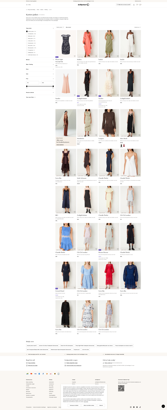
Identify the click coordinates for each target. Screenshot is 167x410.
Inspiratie (74, 382)
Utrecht (50, 393)
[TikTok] (140, 407)
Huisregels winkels (53, 397)
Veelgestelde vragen (30, 383)
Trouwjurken (31, 50)
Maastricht (51, 389)
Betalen (27, 389)
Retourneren (28, 393)
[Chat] (163, 406)
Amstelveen (51, 383)
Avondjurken (32, 33)
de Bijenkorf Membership (100, 382)
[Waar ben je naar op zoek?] (117, 5)
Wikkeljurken (31, 52)
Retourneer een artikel (32, 365)
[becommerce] (58, 374)
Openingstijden (52, 395)
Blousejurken (32, 47)
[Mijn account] (134, 4)
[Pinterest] (137, 407)
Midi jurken (31, 36)
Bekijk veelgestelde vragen (72, 362)
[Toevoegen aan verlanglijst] (75, 56)
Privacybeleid (28, 407)
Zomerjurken (32, 43)
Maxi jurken (31, 38)
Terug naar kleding (31, 9)
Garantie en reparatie (30, 395)
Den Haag (51, 385)
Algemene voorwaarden (52, 407)
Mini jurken (31, 45)
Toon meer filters (30, 97)
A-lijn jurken (31, 40)
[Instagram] (131, 407)
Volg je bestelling (31, 362)
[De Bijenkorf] (83, 4)
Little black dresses (33, 54)
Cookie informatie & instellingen (39, 407)
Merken (73, 383)
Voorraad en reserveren (31, 387)
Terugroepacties (29, 397)
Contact (27, 385)
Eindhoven (51, 387)
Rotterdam (51, 391)
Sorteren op (137, 27)
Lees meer (86, 401)
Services (97, 383)
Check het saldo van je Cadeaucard (74, 365)
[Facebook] (134, 407)
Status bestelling (29, 382)
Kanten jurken (32, 31)
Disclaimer (61, 407)
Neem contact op (108, 362)
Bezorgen (28, 391)
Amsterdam (51, 382)
